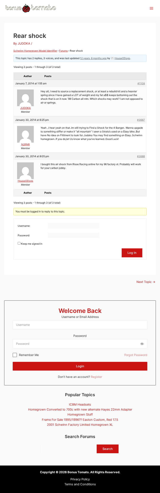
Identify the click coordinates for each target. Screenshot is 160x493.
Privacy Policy (80, 479)
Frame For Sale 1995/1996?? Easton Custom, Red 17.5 (80, 420)
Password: (24, 235)
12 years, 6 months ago (93, 58)
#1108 (141, 83)
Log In (132, 253)
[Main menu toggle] (151, 8)
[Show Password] (142, 343)
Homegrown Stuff (80, 414)
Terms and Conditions (80, 484)
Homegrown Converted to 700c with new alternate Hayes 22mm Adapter (80, 409)
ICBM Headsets (80, 404)
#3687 (141, 119)
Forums (63, 50)
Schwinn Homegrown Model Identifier (35, 50)
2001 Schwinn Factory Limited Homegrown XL (80, 425)
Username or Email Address (80, 317)
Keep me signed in (31, 243)
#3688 (141, 156)
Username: (24, 225)
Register (96, 376)
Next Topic (145, 282)
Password (80, 335)
